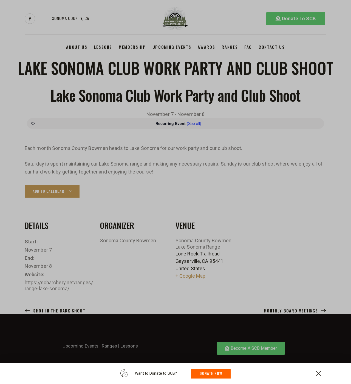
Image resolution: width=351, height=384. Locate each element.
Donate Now (211, 373)
